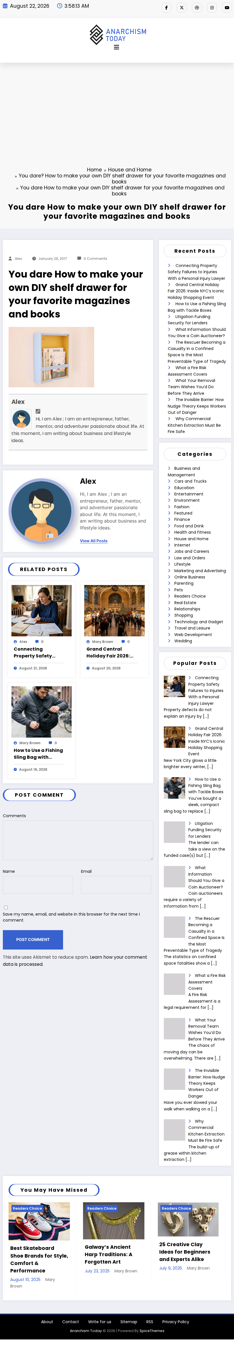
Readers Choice (190, 596)
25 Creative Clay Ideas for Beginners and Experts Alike (110, 1252)
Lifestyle (182, 564)
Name (9, 871)
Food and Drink (189, 526)
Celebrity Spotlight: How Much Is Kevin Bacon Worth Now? (185, 1252)
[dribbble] (197, 8)
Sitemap (128, 1307)
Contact (70, 1307)
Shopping (183, 615)
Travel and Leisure (192, 628)
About (47, 1307)
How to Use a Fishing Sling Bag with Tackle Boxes (38, 754)
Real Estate (185, 603)
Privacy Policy (175, 1307)
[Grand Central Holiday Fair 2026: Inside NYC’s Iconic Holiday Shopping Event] (114, 610)
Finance (182, 519)
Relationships (187, 609)
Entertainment (188, 494)
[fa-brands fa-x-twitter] (182, 8)
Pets (178, 590)
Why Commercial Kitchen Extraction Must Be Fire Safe (194, 425)
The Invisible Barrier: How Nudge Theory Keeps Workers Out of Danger (197, 406)
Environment (187, 500)
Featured (183, 513)
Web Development (193, 634)
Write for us (99, 1307)
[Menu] (116, 47)
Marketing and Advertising (200, 571)
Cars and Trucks (190, 481)
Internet (182, 545)
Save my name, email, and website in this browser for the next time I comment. (71, 917)
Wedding (183, 641)
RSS (149, 1307)
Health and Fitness (192, 532)
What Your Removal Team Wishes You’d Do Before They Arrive (191, 387)
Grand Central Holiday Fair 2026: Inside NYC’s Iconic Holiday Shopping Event (109, 652)
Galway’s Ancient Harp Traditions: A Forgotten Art (34, 1255)
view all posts (94, 541)
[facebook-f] (167, 8)
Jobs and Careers (191, 551)
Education (184, 488)
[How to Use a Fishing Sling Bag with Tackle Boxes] (41, 712)
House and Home (191, 539)
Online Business (189, 577)
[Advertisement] (117, 105)
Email (86, 871)
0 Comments (95, 258)
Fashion (181, 507)
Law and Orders (189, 558)
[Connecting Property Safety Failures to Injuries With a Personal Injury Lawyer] (41, 610)
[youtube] (227, 8)
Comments (14, 816)
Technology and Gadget (198, 622)
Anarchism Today (86, 1315)
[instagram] (212, 8)
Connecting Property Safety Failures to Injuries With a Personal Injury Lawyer (36, 652)
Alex (18, 258)
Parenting (183, 583)
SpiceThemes (152, 1315)
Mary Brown (102, 641)
